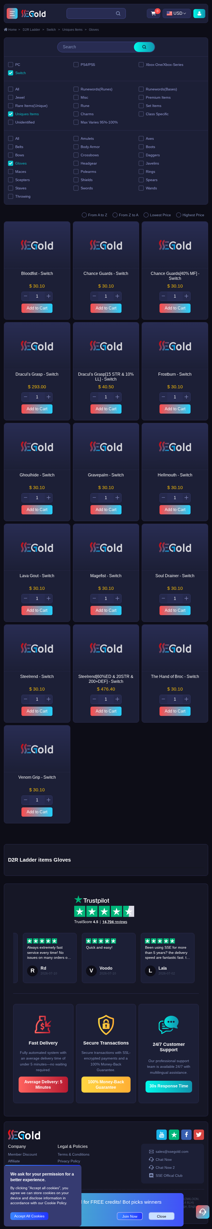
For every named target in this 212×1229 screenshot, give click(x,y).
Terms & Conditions (73, 1154)
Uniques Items (74, 30)
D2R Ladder (33, 30)
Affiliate (14, 1161)
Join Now (129, 1216)
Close (161, 1216)
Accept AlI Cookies (29, 1216)
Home (14, 30)
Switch (53, 30)
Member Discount (22, 1154)
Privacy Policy (69, 1161)
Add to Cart (37, 308)
